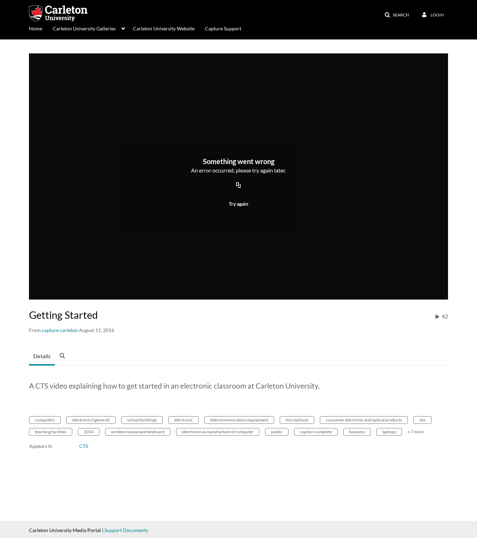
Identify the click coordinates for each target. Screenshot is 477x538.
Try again (238, 204)
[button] (396, 15)
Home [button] (35, 28)
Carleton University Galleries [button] (84, 28)
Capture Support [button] (223, 28)
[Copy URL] (238, 185)
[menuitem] (41, 28)
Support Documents (126, 530)
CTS (83, 446)
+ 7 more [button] (416, 431)
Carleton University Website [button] (164, 28)
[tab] (42, 356)
